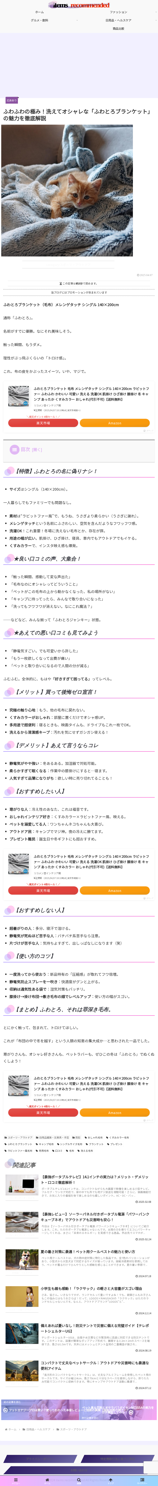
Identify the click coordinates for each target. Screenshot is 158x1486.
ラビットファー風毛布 (20, 1150)
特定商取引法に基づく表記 (117, 1459)
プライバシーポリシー (40, 1459)
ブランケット (96, 1144)
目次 (25, 449)
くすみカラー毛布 (119, 1137)
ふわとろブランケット (20, 1144)
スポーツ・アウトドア (20, 1137)
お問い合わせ (79, 1470)
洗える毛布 (87, 1150)
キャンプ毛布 (46, 1144)
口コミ (59, 1150)
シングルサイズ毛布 (71, 1144)
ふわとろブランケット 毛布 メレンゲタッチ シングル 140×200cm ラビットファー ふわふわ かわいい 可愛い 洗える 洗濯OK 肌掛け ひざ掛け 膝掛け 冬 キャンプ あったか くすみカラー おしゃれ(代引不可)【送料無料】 (91, 393)
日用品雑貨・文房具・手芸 (54, 1137)
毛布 (71, 1150)
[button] (146, 951)
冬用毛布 (44, 1150)
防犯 (78, 1137)
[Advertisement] (79, 67)
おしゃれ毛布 (95, 1137)
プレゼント (116, 1144)
